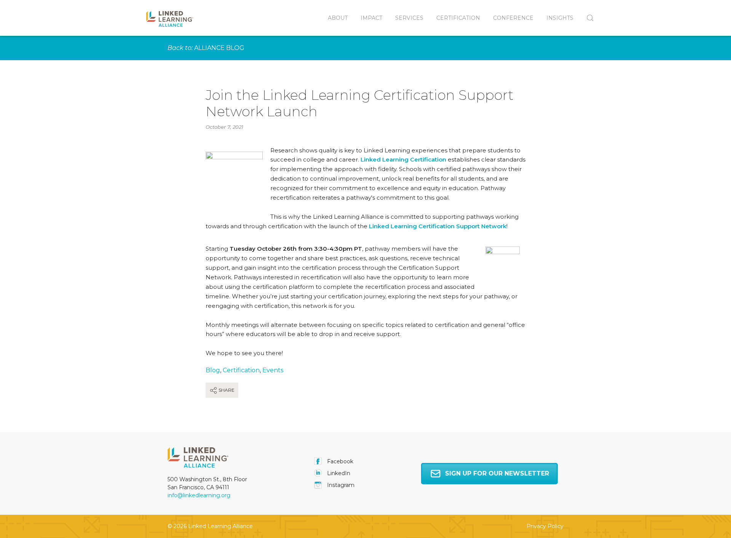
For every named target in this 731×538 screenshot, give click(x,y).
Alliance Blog (219, 47)
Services (409, 17)
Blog (213, 370)
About (338, 17)
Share (226, 390)
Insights (559, 17)
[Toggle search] (587, 18)
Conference (513, 17)
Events (272, 370)
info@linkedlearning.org (199, 495)
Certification (458, 17)
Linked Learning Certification (403, 159)
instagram (340, 485)
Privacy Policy (545, 526)
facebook (339, 461)
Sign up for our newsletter (497, 473)
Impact (371, 17)
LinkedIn (338, 473)
